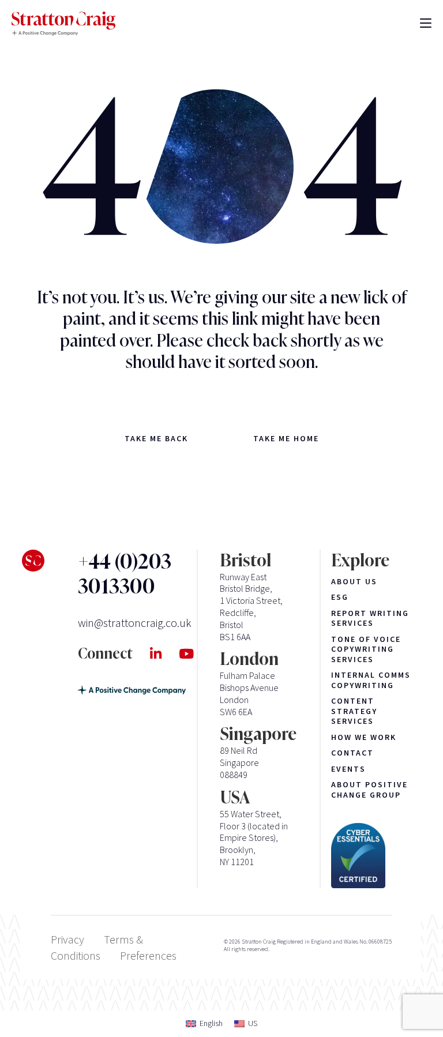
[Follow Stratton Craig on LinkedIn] (164, 654)
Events (348, 769)
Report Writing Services (370, 618)
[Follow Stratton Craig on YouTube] (195, 654)
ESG (339, 597)
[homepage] (63, 24)
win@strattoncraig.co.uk (135, 622)
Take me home (286, 438)
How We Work (363, 737)
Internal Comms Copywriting (371, 680)
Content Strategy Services (354, 711)
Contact (352, 753)
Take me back (156, 438)
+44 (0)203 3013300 (124, 574)
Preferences (148, 955)
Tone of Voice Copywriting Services (366, 649)
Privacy (67, 939)
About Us (354, 582)
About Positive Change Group (369, 790)
